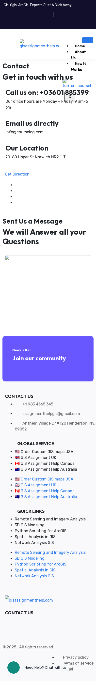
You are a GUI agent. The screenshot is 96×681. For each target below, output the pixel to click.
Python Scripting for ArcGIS (40, 531)
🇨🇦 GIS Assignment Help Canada (45, 463)
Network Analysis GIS (34, 542)
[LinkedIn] (16, 202)
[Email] (31, 621)
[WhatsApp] (16, 621)
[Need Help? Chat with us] (13, 667)
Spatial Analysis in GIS (35, 536)
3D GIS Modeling (30, 525)
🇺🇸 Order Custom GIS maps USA (44, 451)
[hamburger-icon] (87, 40)
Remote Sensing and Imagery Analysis (50, 519)
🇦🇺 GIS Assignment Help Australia (46, 469)
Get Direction (17, 174)
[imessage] (24, 621)
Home (80, 46)
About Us (78, 55)
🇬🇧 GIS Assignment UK (35, 457)
